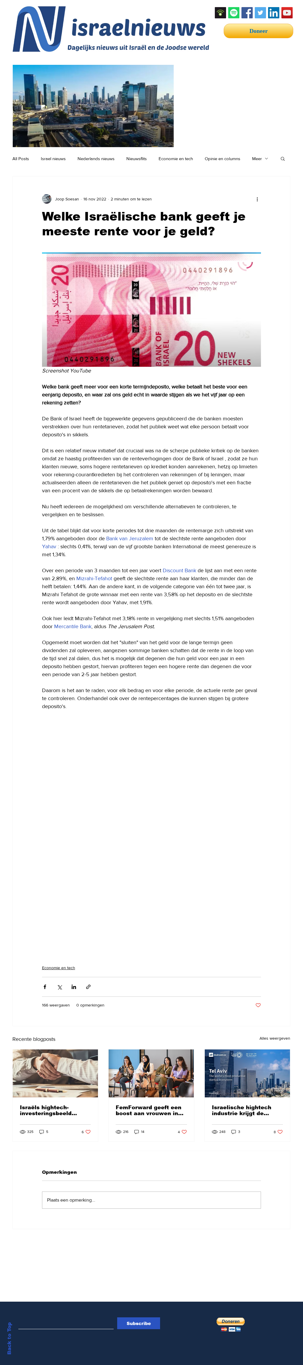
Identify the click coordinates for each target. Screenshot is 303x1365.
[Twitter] (260, 12)
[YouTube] (287, 12)
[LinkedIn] (273, 12)
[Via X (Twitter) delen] (59, 987)
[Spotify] (233, 12)
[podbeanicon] (220, 12)
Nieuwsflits (136, 158)
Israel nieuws (53, 158)
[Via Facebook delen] (45, 987)
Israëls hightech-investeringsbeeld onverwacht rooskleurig (54, 1110)
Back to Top (9, 1338)
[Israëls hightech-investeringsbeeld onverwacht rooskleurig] (55, 1073)
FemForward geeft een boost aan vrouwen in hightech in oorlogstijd (148, 1110)
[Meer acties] (257, 198)
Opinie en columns (222, 158)
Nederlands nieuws (96, 158)
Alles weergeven (275, 1038)
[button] (283, 158)
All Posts (20, 158)
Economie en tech (176, 158)
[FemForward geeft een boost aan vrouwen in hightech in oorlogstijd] (151, 1073)
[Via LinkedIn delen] (74, 987)
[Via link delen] (88, 987)
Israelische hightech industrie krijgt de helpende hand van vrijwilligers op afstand (245, 1110)
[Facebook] (247, 12)
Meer (257, 158)
